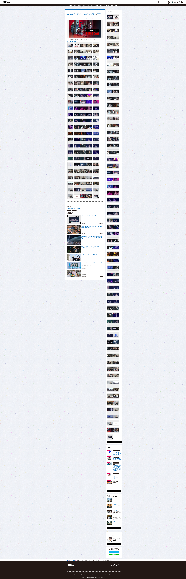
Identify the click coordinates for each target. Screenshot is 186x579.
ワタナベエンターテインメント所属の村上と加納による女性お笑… (117, 501)
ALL (101, 5)
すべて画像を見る (114, 441)
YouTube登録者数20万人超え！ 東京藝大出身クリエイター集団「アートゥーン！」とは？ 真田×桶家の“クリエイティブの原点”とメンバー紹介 (117, 468)
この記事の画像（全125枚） (72, 41)
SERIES (92, 5)
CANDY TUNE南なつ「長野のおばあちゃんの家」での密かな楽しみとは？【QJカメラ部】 (117, 477)
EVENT (116, 5)
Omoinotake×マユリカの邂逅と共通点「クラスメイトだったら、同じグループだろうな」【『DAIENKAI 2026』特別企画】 (92, 272)
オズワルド (114, 521)
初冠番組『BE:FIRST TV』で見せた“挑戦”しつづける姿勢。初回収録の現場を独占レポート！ (92, 227)
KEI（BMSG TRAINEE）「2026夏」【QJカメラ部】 (117, 459)
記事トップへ (85, 18)
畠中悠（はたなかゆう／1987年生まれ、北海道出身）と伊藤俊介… (117, 523)
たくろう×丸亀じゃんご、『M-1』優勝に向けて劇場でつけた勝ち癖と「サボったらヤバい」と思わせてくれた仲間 (92, 255)
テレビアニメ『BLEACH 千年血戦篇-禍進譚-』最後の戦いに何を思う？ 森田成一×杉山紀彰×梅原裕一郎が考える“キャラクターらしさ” (117, 485)
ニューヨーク (115, 504)
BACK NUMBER (106, 5)
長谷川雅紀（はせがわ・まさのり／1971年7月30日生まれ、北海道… (117, 518)
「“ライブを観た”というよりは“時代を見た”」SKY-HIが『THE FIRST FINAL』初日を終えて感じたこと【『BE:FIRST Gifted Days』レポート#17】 (91, 217)
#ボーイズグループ (70, 206)
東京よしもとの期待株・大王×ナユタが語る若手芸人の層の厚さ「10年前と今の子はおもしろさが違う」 (91, 247)
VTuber (84, 5)
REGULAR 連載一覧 (72, 560)
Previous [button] (107, 539)
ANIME (88, 5)
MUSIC (75, 5)
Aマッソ (114, 498)
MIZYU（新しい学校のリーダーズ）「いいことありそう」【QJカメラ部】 (117, 453)
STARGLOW (115, 510)
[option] (114, 539)
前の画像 (79, 18)
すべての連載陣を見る (114, 544)
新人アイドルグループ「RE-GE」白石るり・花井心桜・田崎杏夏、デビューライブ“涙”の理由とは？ (92, 263)
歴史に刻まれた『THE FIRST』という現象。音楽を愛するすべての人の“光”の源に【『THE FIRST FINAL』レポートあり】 (92, 237)
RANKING (96, 5)
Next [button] (119, 539)
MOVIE (79, 5)
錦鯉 (113, 515)
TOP (67, 560)
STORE (112, 5)
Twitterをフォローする (114, 551)
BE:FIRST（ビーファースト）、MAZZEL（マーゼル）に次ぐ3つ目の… (117, 512)
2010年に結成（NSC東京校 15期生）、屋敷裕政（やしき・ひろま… (117, 506)
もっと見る (114, 527)
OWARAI (70, 5)
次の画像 (90, 18)
